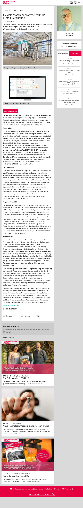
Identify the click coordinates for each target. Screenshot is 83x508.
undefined (4, 316)
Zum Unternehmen (70, 46)
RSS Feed (65, 489)
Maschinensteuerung (32, 329)
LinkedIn (57, 489)
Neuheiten (45, 329)
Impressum (29, 489)
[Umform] (8, 2)
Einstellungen (38, 316)
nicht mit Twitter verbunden (22, 316)
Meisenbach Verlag (16, 489)
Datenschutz (38, 489)
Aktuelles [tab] (75, 53)
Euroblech (19, 329)
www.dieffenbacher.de (11, 305)
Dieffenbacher (9, 329)
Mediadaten (48, 489)
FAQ (71, 489)
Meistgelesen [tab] (63, 53)
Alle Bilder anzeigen (10, 111)
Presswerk (7, 332)
